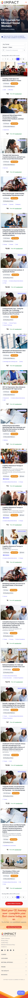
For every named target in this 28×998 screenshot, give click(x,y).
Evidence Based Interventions (16, 280)
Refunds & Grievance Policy (8, 944)
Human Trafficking (8, 325)
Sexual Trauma (13, 323)
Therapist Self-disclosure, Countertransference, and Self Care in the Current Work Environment (13, 157)
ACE (11, 761)
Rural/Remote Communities (10, 845)
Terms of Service (5, 938)
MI (20, 882)
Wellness (6, 440)
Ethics (21, 361)
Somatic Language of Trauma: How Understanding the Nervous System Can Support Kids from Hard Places (13, 705)
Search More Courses (14, 903)
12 (23, 59)
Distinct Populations (20, 639)
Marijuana (18, 204)
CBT (5, 400)
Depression (6, 398)
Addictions (23, 568)
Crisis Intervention (8, 677)
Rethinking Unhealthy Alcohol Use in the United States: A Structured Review (13, 585)
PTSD (5, 283)
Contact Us (4, 946)
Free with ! (16, 93)
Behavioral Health (22, 63)
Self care (6, 167)
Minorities (11, 89)
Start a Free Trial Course (14, 927)
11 (20, 59)
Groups (5, 244)
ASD (17, 244)
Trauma (5, 280)
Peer (5, 884)
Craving (11, 639)
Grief (5, 89)
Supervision (6, 129)
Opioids (11, 204)
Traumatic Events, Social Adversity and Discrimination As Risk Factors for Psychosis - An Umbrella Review (13, 788)
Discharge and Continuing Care (10, 361)
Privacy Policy (4, 940)
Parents (11, 244)
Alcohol (5, 204)
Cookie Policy (4, 942)
